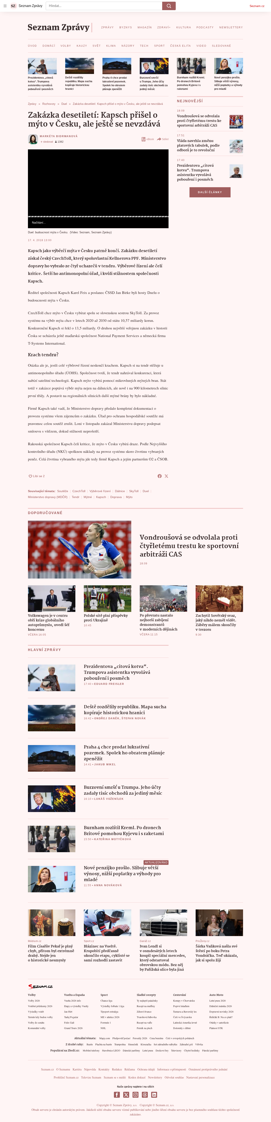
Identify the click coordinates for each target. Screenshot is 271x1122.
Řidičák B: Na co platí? (220, 1017)
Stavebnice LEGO (111, 1050)
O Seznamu (63, 1069)
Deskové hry (162, 1050)
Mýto (129, 497)
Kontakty (103, 1069)
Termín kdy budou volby (40, 1017)
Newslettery (155, 1077)
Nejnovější (190, 101)
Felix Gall (69, 1022)
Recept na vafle (144, 1022)
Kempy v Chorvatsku (184, 1000)
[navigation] (5, 6)
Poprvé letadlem (181, 1006)
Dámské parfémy (131, 1050)
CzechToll (78, 491)
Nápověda (90, 1069)
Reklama (129, 1069)
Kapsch (101, 497)
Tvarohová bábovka (146, 1017)
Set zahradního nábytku (165, 1044)
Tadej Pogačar (71, 1017)
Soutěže (62, 491)
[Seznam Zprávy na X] (126, 1095)
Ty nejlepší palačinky (147, 1000)
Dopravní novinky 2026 (221, 1011)
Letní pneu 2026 (217, 1000)
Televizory (176, 1050)
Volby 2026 (34, 1000)
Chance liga (106, 1000)
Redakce (117, 1069)
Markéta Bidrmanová (59, 136)
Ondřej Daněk (107, 718)
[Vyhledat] (169, 6)
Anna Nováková (108, 885)
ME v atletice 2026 (110, 1017)
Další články (210, 192)
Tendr (75, 497)
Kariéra (77, 1069)
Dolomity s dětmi (182, 1028)
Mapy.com (104, 1038)
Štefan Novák (134, 718)
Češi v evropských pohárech (180, 1038)
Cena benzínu (156, 1038)
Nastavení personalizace (200, 1077)
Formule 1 (106, 1022)
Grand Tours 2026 (73, 1028)
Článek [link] (36, 161)
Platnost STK (216, 1028)
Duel (146, 491)
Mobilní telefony (91, 1050)
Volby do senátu (36, 1022)
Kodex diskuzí (136, 1077)
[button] (42, 66)
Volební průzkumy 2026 (40, 1006)
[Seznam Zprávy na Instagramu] (135, 1095)
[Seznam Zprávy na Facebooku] (117, 1095)
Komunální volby (37, 1028)
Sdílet (165, 139)
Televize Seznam (91, 1077)
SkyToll (133, 491)
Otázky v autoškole (219, 1022)
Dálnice (120, 491)
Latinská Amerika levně (185, 1022)
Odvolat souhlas (174, 1077)
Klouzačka (146, 1044)
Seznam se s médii (115, 1077)
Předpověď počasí (121, 1038)
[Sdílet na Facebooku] (160, 476)
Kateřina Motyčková (112, 839)
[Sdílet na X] (166, 476)
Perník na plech (144, 1028)
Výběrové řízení (100, 491)
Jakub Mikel (105, 764)
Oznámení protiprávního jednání (208, 1069)
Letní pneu (147, 1050)
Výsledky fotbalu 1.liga (112, 1006)
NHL (103, 1028)
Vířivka (199, 1044)
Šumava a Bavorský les (185, 1011)
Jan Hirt (68, 1011)
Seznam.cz (257, 6)
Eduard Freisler (109, 683)
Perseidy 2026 (140, 1038)
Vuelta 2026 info (72, 1000)
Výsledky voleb (36, 1011)
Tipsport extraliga (109, 1011)
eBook (150, 139)
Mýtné (88, 497)
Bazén (90, 1044)
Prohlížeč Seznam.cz (66, 1077)
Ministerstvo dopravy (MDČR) (48, 497)
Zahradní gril (186, 1044)
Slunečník (133, 1044)
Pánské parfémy (210, 1050)
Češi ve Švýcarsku (182, 1017)
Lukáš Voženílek (109, 798)
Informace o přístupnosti (171, 1069)
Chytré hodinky (192, 1050)
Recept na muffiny (146, 1006)
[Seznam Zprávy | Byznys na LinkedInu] (154, 1095)
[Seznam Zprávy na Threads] (145, 1095)
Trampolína (120, 1044)
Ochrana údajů (146, 1069)
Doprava (116, 497)
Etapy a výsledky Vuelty (76, 1006)
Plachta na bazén (103, 1044)
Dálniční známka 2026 (220, 1006)
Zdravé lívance (144, 1011)
